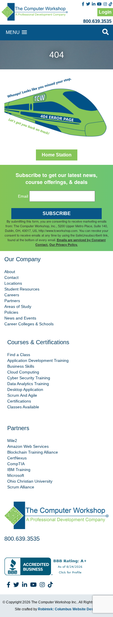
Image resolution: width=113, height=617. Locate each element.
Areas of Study (17, 306)
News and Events (20, 318)
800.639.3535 (97, 21)
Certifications (19, 401)
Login (105, 12)
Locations (13, 283)
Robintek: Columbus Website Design (68, 609)
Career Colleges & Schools (29, 324)
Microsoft (15, 475)
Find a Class (18, 354)
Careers (11, 295)
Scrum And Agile (22, 395)
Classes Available (23, 407)
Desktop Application (25, 389)
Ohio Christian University (29, 481)
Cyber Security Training (28, 378)
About (9, 271)
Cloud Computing (23, 372)
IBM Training (18, 469)
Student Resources (21, 289)
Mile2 (12, 440)
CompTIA (16, 463)
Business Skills (20, 366)
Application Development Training (38, 360)
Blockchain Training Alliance (32, 452)
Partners (12, 300)
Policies (11, 312)
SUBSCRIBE (57, 213)
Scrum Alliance (20, 487)
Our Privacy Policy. (63, 244)
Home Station (57, 154)
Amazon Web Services (28, 446)
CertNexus (17, 458)
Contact (11, 277)
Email (23, 196)
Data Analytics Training (28, 383)
